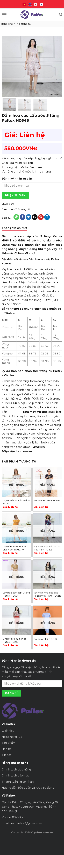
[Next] (57, 66)
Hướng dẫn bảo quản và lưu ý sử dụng (28, 787)
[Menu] (4, 14)
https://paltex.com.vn (17, 451)
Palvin (40, 433)
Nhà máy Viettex (35, 411)
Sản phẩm (9, 742)
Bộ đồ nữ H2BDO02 (45, 639)
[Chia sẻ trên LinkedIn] (47, 217)
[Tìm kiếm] (60, 14)
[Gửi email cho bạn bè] (35, 217)
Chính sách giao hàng (16, 769)
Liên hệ (7, 749)
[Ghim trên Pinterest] (41, 217)
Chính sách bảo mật (15, 775)
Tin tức (6, 755)
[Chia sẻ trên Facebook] (22, 217)
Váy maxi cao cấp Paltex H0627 (16, 502)
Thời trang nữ (23, 23)
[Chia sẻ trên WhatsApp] (16, 217)
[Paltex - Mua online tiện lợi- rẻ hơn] (32, 15)
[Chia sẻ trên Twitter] (28, 217)
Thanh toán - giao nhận (18, 781)
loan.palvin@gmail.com (26, 823)
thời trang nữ (42, 371)
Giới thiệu (8, 730)
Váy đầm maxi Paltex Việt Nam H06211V (14, 548)
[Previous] (7, 66)
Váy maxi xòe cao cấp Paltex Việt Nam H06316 (47, 594)
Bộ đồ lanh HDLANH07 (47, 500)
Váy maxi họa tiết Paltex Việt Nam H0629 (47, 548)
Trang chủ (7, 23)
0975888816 (20, 817)
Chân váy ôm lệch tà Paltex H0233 (14, 640)
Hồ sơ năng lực (12, 736)
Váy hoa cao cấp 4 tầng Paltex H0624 (16, 594)
